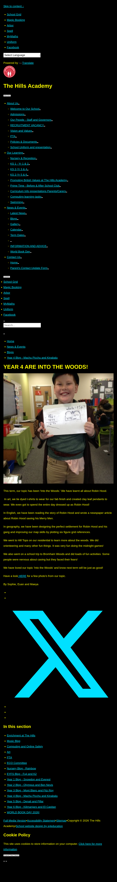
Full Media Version (14, 820)
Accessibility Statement (41, 820)
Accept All (6, 855)
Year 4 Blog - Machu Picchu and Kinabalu (32, 357)
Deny (12, 855)
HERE (22, 576)
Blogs (10, 352)
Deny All (16, 855)
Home (10, 341)
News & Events (16, 346)
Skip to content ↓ (13, 6)
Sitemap (61, 820)
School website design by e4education (39, 826)
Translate (28, 62)
